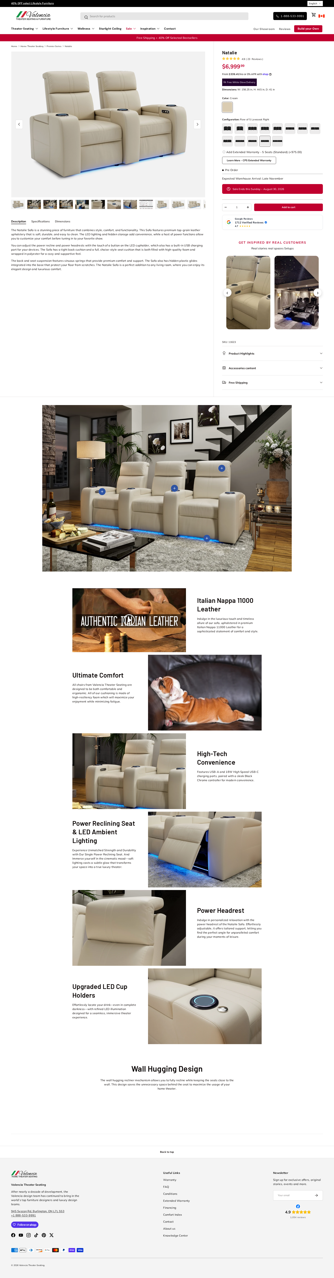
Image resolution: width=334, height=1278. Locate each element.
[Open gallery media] (297, 292)
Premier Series (54, 46)
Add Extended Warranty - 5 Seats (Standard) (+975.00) (264, 152)
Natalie (68, 46)
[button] (314, 15)
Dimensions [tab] (62, 221)
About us (169, 1228)
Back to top (167, 1151)
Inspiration (148, 28)
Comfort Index (172, 1214)
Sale (129, 28)
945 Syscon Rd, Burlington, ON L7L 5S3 (37, 1211)
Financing (169, 1207)
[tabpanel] (108, 249)
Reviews (285, 29)
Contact (170, 28)
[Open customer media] (248, 292)
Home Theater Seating (32, 46)
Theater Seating (22, 28)
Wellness (84, 28)
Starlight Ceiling (110, 28)
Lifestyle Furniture (56, 28)
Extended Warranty (176, 1200)
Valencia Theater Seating (31, 1265)
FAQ (166, 1186)
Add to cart (288, 207)
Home (14, 46)
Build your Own (308, 28)
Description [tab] (18, 221)
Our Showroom (264, 29)
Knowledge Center (175, 1235)
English (313, 3)
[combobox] (315, 3)
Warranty (169, 1180)
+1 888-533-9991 (23, 1215)
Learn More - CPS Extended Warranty (249, 160)
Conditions (170, 1193)
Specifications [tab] (40, 221)
